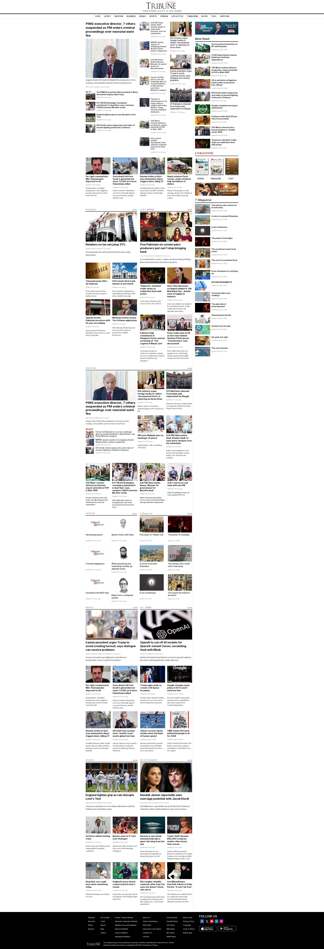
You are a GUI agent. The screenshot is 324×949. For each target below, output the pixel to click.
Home (97, 16)
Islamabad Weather (122, 937)
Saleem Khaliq (90, 803)
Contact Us (147, 933)
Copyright (187, 925)
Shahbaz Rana (90, 249)
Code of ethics (189, 929)
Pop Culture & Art (146, 803)
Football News (172, 921)
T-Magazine (192, 16)
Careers (146, 937)
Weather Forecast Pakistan (125, 925)
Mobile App (187, 933)
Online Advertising (150, 921)
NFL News (171, 933)
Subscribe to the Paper (152, 929)
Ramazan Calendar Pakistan (126, 921)
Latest (107, 16)
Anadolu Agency (97, 654)
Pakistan (118, 16)
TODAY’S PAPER (149, 11)
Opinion (164, 16)
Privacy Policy (188, 921)
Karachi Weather (121, 929)
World (142, 16)
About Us (146, 917)
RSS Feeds (147, 925)
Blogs (205, 16)
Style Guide (187, 917)
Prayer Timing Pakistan (124, 917)
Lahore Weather (121, 933)
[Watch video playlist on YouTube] (216, 28)
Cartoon (224, 16)
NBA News (171, 929)
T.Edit (103, 921)
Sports (153, 16)
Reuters (88, 654)
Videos (103, 933)
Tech (213, 16)
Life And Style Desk (147, 256)
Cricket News (172, 917)
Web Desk (89, 87)
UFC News (171, 925)
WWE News (171, 937)
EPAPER (178, 11)
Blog (102, 929)
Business (131, 16)
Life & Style (177, 16)
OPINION (90, 513)
